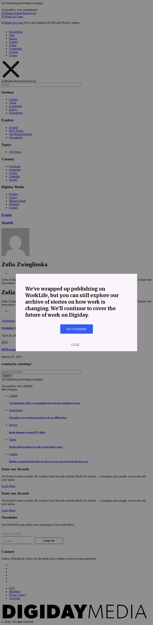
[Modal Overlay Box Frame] (76, 312)
